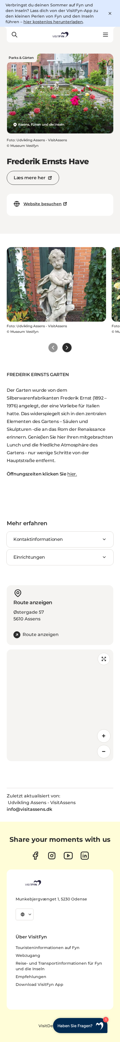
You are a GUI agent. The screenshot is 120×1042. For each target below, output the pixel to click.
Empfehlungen (31, 976)
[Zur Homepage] (60, 34)
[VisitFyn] (33, 883)
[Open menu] (105, 34)
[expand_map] (104, 659)
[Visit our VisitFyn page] (35, 856)
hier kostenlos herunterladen (53, 21)
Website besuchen (42, 203)
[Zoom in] (104, 736)
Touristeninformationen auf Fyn (48, 947)
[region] (60, 705)
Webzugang (28, 955)
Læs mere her (29, 177)
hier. (72, 474)
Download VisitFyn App (39, 984)
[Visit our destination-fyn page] (85, 856)
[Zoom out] (104, 751)
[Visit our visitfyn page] (52, 856)
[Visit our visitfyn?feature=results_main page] (68, 856)
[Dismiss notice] (109, 13)
